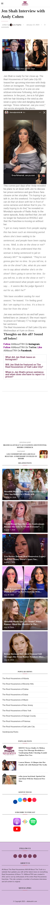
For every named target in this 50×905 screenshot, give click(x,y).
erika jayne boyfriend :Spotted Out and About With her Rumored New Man (32, 778)
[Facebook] (15, 856)
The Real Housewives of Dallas (15, 689)
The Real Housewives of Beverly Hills (18, 684)
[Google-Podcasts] (25, 819)
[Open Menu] (2, 3)
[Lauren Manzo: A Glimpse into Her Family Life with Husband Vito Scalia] (9, 765)
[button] (25, 358)
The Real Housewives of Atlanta (15, 678)
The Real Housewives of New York (16, 711)
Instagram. (34, 344)
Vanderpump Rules (10, 732)
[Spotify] (33, 819)
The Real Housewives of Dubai (15, 695)
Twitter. (33, 347)
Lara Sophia (17, 25)
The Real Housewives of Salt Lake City (18, 727)
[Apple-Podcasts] (17, 819)
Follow (6, 344)
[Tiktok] (30, 856)
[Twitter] (20, 856)
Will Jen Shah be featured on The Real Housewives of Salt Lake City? (24, 365)
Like (40, 347)
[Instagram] (25, 856)
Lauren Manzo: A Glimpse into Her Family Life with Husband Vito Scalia (33, 763)
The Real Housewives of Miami (15, 700)
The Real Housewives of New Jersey (17, 705)
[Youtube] (17, 827)
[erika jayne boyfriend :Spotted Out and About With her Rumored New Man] (9, 779)
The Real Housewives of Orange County (19, 716)
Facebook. (26, 350)
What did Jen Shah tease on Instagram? (20, 358)
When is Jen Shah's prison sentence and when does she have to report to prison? (25, 374)
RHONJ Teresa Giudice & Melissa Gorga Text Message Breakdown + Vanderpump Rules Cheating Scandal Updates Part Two (33, 751)
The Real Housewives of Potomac (16, 721)
